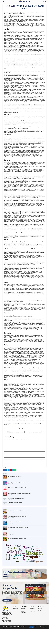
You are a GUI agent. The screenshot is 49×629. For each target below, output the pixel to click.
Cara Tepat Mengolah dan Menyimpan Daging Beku (17, 516)
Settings (42, 627)
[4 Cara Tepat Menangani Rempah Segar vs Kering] (5, 511)
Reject (37, 627)
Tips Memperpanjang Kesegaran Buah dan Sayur (17, 538)
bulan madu (9, 428)
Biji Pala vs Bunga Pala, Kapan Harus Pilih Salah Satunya (18, 487)
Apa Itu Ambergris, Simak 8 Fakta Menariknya (16, 498)
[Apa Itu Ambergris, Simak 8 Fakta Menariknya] (5, 499)
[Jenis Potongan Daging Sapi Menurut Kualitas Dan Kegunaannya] (5, 494)
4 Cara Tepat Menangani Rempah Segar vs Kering (17, 510)
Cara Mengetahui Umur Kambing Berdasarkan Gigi (17, 482)
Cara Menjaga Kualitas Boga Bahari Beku (15, 521)
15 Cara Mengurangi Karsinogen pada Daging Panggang (18, 527)
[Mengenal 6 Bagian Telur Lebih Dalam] (5, 477)
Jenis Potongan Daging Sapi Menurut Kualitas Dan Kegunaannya (19, 493)
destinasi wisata (16, 428)
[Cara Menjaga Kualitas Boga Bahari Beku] (5, 523)
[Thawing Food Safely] (5, 534)
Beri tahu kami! (6, 576)
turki (23, 428)
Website (5, 460)
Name (5, 453)
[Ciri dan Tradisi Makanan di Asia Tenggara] (5, 503)
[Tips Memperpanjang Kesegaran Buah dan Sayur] (5, 539)
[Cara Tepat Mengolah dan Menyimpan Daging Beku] (5, 517)
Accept (32, 627)
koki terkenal (30, 74)
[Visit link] (24, 1)
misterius (29, 47)
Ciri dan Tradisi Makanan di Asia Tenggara (15, 502)
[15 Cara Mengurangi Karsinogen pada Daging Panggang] (5, 528)
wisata (26, 428)
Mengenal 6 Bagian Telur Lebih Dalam (15, 476)
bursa (12, 428)
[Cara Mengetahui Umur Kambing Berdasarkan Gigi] (5, 483)
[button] (3, 1)
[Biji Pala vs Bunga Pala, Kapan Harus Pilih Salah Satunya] (5, 488)
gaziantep (20, 428)
